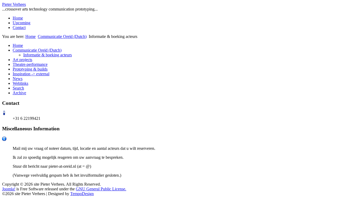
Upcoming (21, 23)
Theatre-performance (30, 64)
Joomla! (8, 189)
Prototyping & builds (30, 69)
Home (18, 18)
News (17, 78)
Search (18, 88)
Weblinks (20, 83)
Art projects (22, 59)
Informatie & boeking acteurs (47, 55)
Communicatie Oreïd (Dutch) (62, 36)
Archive (19, 93)
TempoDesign (82, 193)
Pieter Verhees (14, 4)
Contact (19, 27)
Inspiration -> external (31, 74)
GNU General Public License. (101, 189)
